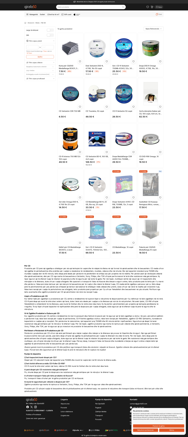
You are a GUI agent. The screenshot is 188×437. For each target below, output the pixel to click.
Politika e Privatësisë (33, 414)
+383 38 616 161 (138, 408)
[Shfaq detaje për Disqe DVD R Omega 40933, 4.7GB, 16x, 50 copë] (150, 48)
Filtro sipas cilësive (35, 62)
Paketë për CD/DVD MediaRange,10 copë (148, 248)
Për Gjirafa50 (100, 404)
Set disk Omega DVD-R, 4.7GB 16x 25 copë (68, 203)
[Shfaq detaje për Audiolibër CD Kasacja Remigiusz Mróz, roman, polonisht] (150, 184)
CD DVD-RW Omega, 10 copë (149, 157)
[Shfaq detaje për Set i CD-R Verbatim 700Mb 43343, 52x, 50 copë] (123, 48)
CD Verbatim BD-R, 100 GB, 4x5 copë (97, 157)
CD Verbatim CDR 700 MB (70, 111)
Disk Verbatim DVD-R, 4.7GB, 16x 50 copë (94, 67)
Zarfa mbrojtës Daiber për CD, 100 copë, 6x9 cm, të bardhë (150, 112)
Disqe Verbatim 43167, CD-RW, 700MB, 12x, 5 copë (123, 203)
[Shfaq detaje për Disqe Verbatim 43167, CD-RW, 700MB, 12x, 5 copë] (123, 184)
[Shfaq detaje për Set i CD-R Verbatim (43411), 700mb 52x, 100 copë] (97, 229)
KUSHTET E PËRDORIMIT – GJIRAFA (39, 410)
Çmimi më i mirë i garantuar (35, 418)
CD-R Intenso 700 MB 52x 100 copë (70, 157)
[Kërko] (123, 7)
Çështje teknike (100, 411)
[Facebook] (27, 407)
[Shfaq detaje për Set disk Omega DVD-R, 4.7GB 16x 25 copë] (70, 184)
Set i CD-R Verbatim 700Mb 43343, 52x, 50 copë (122, 67)
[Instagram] (35, 407)
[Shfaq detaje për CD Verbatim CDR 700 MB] (70, 93)
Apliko (40, 57)
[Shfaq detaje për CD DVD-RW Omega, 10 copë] (150, 139)
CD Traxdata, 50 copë (95, 111)
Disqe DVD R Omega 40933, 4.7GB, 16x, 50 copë (148, 67)
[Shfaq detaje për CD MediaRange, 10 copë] (123, 229)
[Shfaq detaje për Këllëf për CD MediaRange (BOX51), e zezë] (70, 229)
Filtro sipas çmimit (35, 41)
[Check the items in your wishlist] (147, 7)
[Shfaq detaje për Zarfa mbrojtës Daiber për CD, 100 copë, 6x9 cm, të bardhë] (150, 93)
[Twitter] (31, 407)
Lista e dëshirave (67, 411)
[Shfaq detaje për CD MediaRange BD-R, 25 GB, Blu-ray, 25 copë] (97, 184)
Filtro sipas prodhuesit (37, 78)
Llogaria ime (65, 415)
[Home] (25, 23)
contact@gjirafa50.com (138, 404)
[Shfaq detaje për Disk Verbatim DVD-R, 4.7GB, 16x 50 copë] (97, 48)
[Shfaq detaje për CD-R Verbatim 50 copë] (123, 93)
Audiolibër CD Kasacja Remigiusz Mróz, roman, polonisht (149, 203)
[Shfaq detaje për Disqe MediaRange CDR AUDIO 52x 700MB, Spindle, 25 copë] (123, 139)
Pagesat (98, 408)
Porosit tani (34, 350)
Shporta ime (65, 404)
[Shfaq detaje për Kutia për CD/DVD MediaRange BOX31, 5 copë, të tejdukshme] (70, 48)
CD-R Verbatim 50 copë (122, 111)
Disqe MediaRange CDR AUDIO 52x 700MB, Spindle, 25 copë (122, 157)
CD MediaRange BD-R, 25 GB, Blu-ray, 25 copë (96, 203)
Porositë (64, 408)
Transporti (99, 415)
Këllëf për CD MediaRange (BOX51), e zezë (70, 248)
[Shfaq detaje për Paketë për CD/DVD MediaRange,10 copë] (150, 229)
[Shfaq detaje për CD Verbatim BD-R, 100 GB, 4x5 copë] (97, 139)
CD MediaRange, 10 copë (122, 247)
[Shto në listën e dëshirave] (80, 61)
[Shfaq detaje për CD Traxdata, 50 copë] (97, 93)
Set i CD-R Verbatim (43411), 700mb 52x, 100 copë (96, 248)
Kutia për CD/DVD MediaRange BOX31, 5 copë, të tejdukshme (68, 67)
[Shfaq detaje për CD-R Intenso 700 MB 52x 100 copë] (70, 139)
